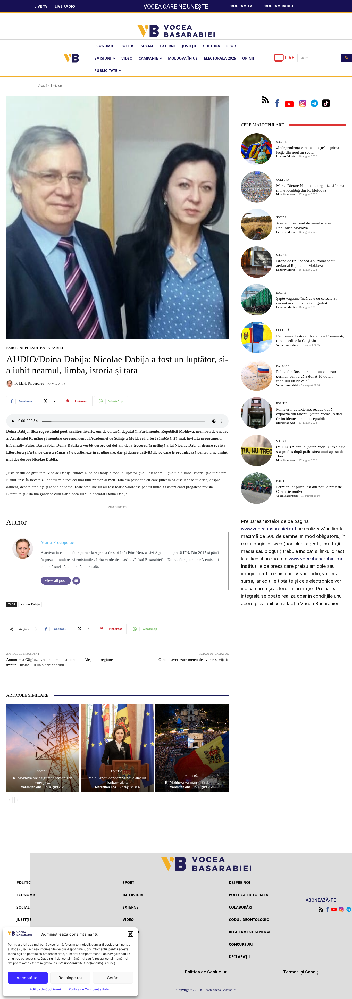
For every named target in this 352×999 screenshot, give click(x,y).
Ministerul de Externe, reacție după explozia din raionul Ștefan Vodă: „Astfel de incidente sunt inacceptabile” (309, 414)
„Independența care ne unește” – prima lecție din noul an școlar (307, 150)
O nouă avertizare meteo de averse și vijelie (193, 659)
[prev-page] (9, 800)
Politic (116, 771)
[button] (130, 934)
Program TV (240, 5)
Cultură (191, 776)
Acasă (42, 85)
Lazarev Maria (285, 156)
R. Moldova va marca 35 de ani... (192, 782)
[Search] (346, 58)
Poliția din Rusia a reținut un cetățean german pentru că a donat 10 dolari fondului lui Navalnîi (306, 376)
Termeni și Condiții (301, 972)
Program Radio (277, 5)
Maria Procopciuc (31, 383)
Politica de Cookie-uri (45, 989)
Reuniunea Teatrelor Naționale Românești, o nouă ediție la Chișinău (310, 338)
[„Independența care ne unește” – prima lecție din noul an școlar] (256, 149)
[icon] (278, 59)
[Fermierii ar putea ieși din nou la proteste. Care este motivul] (256, 488)
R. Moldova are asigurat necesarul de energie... (43, 780)
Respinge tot (70, 977)
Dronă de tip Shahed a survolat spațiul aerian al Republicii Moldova (307, 263)
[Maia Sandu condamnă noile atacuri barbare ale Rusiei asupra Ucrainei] (117, 748)
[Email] (76, 581)
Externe (282, 365)
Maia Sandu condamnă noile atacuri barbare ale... (117, 780)
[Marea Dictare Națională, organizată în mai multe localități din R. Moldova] (256, 187)
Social (42, 771)
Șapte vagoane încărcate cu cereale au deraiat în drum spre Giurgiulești (306, 300)
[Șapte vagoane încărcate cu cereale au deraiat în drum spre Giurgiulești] (256, 299)
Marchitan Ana (31, 787)
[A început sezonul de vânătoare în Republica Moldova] (256, 224)
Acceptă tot (27, 977)
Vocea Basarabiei (287, 344)
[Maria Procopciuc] (10, 383)
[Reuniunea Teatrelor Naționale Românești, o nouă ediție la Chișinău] (256, 337)
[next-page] (17, 800)
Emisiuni (57, 85)
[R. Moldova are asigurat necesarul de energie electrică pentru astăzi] (42, 748)
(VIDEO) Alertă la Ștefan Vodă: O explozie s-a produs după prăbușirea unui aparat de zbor (310, 451)
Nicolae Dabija (30, 604)
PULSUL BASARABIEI (44, 348)
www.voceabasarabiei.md (268, 529)
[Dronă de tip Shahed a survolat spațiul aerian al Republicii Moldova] (256, 262)
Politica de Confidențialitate (89, 989)
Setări (113, 977)
